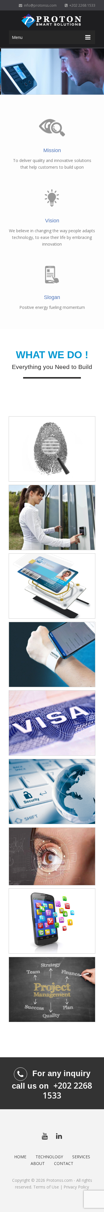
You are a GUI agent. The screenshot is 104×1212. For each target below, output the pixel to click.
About (38, 1163)
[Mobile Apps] (52, 921)
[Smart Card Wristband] (52, 654)
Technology (49, 1156)
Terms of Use (46, 1187)
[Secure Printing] (52, 723)
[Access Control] (52, 517)
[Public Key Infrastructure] (52, 791)
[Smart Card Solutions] (52, 586)
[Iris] (52, 856)
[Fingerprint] (52, 449)
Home (20, 1156)
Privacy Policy (76, 1187)
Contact (63, 1163)
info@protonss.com (39, 5)
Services (81, 1156)
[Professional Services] (52, 989)
